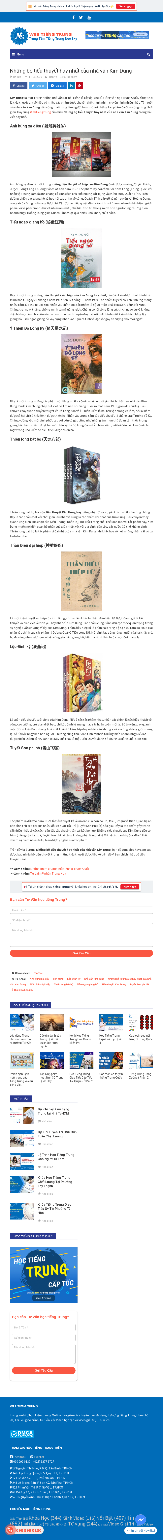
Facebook (19, 1457)
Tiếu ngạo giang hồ (87, 984)
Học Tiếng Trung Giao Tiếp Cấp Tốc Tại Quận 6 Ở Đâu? (81, 1077)
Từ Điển (103, 1524)
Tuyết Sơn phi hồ (139, 984)
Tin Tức (38, 973)
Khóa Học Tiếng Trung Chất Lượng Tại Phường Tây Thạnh (55, 1182)
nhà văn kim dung (94, 979)
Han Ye (53, 77)
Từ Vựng (82, 1524)
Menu (20, 54)
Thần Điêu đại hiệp (40, 984)
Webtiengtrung (40, 112)
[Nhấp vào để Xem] (117, 34)
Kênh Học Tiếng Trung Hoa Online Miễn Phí (80, 1039)
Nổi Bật (111, 1517)
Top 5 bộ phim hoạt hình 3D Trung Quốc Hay (51, 1077)
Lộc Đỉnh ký (74, 979)
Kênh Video (79, 1518)
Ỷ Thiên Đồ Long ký (22, 990)
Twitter (39, 1457)
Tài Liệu (33, 1524)
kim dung (58, 979)
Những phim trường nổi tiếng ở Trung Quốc (59, 869)
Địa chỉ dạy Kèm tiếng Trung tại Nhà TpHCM (53, 1111)
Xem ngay (125, 6)
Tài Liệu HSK (56, 1524)
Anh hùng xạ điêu (39, 979)
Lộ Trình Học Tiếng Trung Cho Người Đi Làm (56, 1157)
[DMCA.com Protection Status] (22, 1434)
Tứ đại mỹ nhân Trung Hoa (48, 873)
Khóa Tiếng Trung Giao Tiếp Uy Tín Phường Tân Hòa (55, 1209)
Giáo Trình (19, 1519)
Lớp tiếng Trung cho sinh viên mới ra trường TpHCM (20, 1039)
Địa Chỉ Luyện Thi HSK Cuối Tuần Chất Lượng (57, 1134)
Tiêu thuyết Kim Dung (114, 984)
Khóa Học (45, 1517)
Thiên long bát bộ (63, 984)
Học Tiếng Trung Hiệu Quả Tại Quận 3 (110, 1039)
